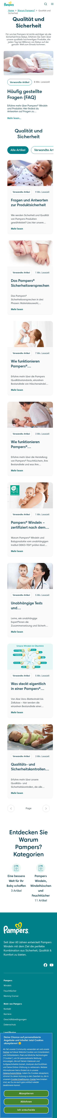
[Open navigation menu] (52, 4)
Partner (6, 1052)
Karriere (7, 1014)
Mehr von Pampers (13, 1004)
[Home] (9, 4)
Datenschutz (10, 1025)
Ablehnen (26, 1102)
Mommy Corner (11, 996)
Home (11, 11)
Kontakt (7, 1009)
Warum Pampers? (26, 11)
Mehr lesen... (14, 118)
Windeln (7, 986)
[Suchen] (45, 4)
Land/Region (10, 1033)
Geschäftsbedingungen (15, 1020)
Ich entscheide (26, 1110)
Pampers (8, 981)
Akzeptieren (26, 1093)
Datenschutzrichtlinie (12, 1073)
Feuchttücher (10, 991)
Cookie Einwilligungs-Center (23, 1079)
